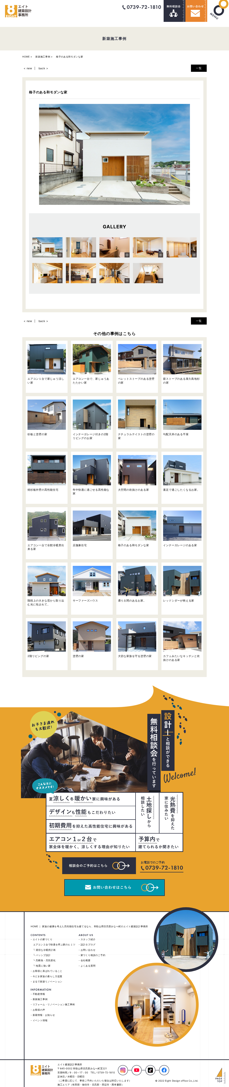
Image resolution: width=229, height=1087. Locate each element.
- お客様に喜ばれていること (46, 970)
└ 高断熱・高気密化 (44, 960)
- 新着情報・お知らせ (43, 1015)
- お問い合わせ (87, 949)
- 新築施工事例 (39, 999)
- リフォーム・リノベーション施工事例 (53, 1004)
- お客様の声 (38, 1009)
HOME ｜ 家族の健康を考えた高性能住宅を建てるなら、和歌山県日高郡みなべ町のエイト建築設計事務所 (89, 926)
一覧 (199, 68)
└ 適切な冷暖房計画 (44, 949)
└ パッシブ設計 (42, 955)
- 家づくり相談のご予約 (92, 955)
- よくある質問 (87, 965)
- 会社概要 (85, 960)
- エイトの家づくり (41, 939)
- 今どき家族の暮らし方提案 (46, 976)
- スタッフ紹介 (87, 939)
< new (28, 68)
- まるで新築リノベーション (46, 981)
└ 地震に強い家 (42, 965)
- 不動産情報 (38, 993)
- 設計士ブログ (87, 944)
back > (43, 68)
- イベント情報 (39, 1020)
